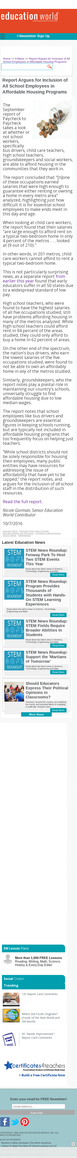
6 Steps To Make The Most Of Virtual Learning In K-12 (28, 1146)
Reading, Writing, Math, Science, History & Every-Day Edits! (38, 961)
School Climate (9, 535)
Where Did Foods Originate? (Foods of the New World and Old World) (41, 1017)
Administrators (24, 535)
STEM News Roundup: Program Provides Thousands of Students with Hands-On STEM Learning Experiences (47, 592)
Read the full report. (23, 501)
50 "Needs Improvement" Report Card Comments (38, 1035)
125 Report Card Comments (40, 994)
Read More (58, 574)
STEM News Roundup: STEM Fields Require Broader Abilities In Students (47, 628)
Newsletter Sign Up (34, 36)
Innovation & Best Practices (48, 533)
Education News (10, 531)
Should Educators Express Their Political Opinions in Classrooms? (47, 690)
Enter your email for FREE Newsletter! (38, 1099)
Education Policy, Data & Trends (34, 531)
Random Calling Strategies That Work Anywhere (26, 1143)
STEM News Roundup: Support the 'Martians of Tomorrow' (47, 657)
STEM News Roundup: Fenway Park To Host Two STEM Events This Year (47, 557)
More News (36, 714)
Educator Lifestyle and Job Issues (18, 533)
